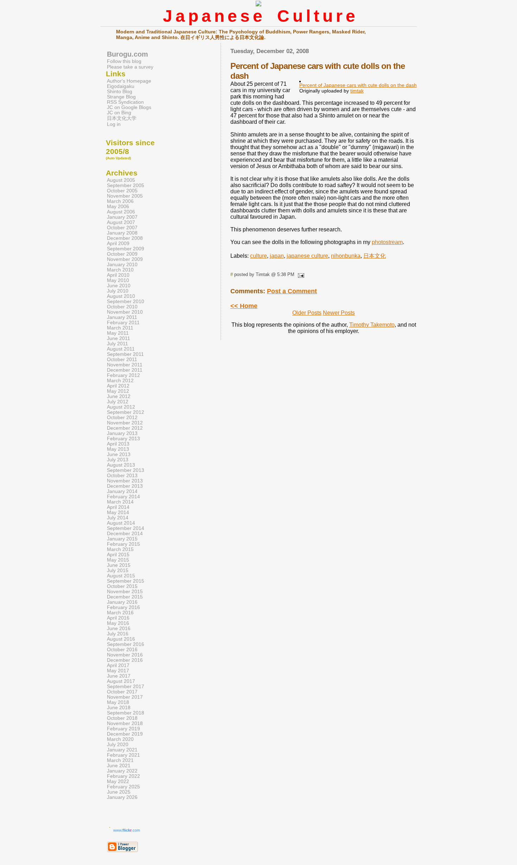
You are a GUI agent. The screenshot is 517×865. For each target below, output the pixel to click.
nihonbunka (345, 256)
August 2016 (121, 639)
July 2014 (117, 517)
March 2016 (120, 612)
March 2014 (120, 502)
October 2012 (122, 417)
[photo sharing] (300, 80)
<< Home (243, 305)
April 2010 (118, 275)
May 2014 (118, 512)
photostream (387, 242)
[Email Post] (300, 274)
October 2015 (122, 586)
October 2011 (122, 359)
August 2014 (121, 523)
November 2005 (125, 196)
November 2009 (125, 259)
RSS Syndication (125, 102)
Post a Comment (292, 291)
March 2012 (120, 380)
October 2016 (122, 649)
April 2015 (118, 554)
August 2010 (121, 296)
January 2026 (122, 797)
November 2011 (124, 364)
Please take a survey (130, 67)
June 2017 (118, 676)
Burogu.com (127, 54)
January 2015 (122, 539)
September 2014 (125, 528)
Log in (114, 124)
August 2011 (121, 349)
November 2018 (125, 723)
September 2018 (125, 713)
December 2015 (125, 597)
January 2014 (122, 491)
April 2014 (118, 507)
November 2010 (125, 312)
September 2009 (125, 248)
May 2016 (118, 623)
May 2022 (118, 781)
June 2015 (118, 565)
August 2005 (121, 180)
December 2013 (125, 486)
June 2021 (118, 765)
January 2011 (122, 317)
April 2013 (118, 444)
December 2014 (125, 533)
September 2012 (125, 412)
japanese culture (307, 256)
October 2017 (122, 691)
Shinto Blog (119, 91)
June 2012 (118, 396)
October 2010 (122, 306)
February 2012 (123, 375)
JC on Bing (119, 112)
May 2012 (118, 391)
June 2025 (118, 792)
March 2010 (120, 270)
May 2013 (118, 449)
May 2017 (118, 670)
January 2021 (122, 749)
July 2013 (117, 459)
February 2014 (123, 496)
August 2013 (121, 465)
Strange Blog (121, 97)
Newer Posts (339, 313)
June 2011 (118, 338)
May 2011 (118, 333)
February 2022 (123, 776)
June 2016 (118, 628)
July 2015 (117, 570)
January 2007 (122, 217)
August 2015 (121, 575)
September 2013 (125, 470)
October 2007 (122, 227)
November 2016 (125, 655)
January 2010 (122, 264)
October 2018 (122, 718)
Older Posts (306, 313)
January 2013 (122, 433)
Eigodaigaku (120, 86)
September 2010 (125, 301)
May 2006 (118, 206)
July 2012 (117, 401)
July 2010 (117, 291)
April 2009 (118, 243)
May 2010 (118, 280)
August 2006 (121, 211)
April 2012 (118, 386)
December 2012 (125, 428)
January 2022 (122, 771)
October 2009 (122, 254)
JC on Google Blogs (129, 107)
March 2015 (120, 549)
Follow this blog (124, 61)
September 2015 (125, 581)
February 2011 (123, 322)
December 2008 (125, 238)
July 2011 (117, 343)
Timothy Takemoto (372, 325)
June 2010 (118, 285)
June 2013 (118, 454)
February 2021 (123, 755)
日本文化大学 (121, 118)
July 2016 (117, 633)
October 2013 (122, 475)
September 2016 (125, 644)
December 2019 (125, 734)
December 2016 (125, 660)
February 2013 (123, 438)
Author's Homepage (129, 81)
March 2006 (120, 201)
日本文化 (374, 256)
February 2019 (123, 728)
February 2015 (123, 544)
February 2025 (123, 786)
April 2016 (118, 618)
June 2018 (118, 707)
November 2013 (125, 480)
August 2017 (121, 681)
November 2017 (125, 697)
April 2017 (118, 665)
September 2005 (125, 185)
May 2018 (118, 702)
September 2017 (125, 686)
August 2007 (121, 222)
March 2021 (120, 760)
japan (277, 256)
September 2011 (125, 354)
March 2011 (120, 328)
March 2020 (120, 739)
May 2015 (118, 560)
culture (258, 256)
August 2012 (121, 407)
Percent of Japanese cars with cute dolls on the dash (358, 85)
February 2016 (123, 607)
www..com (126, 830)
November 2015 (125, 591)
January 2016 (122, 602)
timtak (357, 91)
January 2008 (122, 233)
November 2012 (125, 422)
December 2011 (124, 370)
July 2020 (117, 744)
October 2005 (122, 190)
